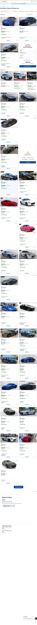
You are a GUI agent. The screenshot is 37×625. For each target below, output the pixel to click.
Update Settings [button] (32, 63)
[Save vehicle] (17, 18)
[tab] (3, 499)
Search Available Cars (27, 66)
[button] (32, 1)
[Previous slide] (2, 81)
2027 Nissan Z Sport (6, 505)
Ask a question (27, 162)
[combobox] (6, 11)
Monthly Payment (22, 49)
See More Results (18, 487)
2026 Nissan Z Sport (6, 506)
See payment (3, 32)
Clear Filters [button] (26, 11)
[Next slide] (35, 81)
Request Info (8, 40)
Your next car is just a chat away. (18, 3)
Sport (12, 6)
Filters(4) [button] (15, 11)
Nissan (8, 6)
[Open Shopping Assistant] (36, 619)
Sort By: (27, 14)
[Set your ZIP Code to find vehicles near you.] (19, 8)
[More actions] (16, 40)
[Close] (32, 616)
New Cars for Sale (2, 6)
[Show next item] (16, 176)
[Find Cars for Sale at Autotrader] (4, 1)
